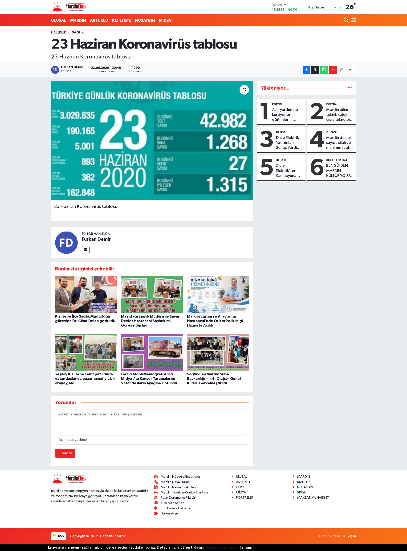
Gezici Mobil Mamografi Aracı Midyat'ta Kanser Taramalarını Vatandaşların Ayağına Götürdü (149, 378)
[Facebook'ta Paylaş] (306, 70)
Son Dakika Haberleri (176, 508)
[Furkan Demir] (66, 242)
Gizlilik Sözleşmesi (221, 548)
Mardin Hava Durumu (176, 482)
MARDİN (78, 20)
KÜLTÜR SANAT (336, 160)
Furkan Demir (96, 239)
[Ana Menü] (353, 21)
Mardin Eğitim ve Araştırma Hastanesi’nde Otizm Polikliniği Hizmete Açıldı (215, 321)
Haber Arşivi (170, 513)
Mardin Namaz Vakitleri (178, 487)
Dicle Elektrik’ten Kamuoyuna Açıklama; (286, 171)
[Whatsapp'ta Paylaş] (324, 70)
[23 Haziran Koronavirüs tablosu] (152, 140)
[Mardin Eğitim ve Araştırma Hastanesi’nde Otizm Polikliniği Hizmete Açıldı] (218, 295)
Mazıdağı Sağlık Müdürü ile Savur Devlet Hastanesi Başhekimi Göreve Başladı (150, 321)
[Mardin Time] (68, 7)
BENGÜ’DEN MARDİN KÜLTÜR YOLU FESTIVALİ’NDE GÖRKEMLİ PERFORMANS (339, 171)
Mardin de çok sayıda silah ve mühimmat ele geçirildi (339, 143)
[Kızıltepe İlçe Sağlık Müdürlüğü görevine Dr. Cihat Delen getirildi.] (86, 295)
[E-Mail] (86, 250)
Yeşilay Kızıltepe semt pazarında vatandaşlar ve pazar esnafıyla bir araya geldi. (85, 378)
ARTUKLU (99, 20)
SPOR (301, 492)
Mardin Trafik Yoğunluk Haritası (184, 492)
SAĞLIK (78, 32)
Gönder (65, 453)
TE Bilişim (349, 536)
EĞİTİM (277, 104)
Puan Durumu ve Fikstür (178, 497)
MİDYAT (166, 20)
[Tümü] (349, 88)
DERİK (240, 487)
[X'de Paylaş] (315, 70)
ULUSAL (58, 20)
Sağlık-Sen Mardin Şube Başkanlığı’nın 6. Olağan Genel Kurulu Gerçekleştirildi (214, 378)
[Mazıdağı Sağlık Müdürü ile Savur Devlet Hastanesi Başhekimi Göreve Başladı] (152, 295)
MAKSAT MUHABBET (313, 497)
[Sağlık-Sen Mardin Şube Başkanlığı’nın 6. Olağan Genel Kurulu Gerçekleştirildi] (218, 352)
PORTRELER (244, 497)
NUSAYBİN (145, 20)
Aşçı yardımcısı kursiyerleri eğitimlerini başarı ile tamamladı (285, 115)
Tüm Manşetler (172, 503)
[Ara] (347, 21)
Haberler (58, 32)
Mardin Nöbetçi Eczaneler (180, 476)
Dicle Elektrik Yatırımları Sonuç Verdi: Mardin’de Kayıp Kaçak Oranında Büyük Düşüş (287, 143)
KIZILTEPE (121, 20)
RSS (60, 536)
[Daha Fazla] (333, 70)
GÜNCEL (332, 132)
